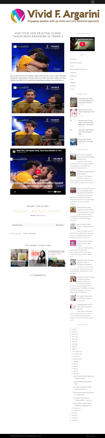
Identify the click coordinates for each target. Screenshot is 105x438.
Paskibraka (73, 76)
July (75, 364)
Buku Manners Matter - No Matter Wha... (18, 263)
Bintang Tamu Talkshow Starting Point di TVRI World (85, 140)
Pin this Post (56, 211)
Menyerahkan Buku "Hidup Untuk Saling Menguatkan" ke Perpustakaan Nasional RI (86, 100)
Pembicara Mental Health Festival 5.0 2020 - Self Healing (84, 243)
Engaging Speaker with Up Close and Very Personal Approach (85, 307)
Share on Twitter (41, 211)
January (76, 410)
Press (43, 215)
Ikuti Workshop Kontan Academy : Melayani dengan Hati (85, 226)
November (77, 354)
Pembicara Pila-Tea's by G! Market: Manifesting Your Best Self (86, 112)
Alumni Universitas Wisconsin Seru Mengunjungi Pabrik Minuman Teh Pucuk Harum (85, 191)
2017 (73, 413)
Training (72, 86)
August (75, 361)
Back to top (90, 436)
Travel (72, 89)
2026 (73, 329)
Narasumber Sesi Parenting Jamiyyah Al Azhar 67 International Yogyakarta (85, 262)
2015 (73, 418)
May (75, 369)
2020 (73, 344)
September (77, 359)
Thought (72, 82)
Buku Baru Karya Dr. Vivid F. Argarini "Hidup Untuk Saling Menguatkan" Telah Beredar (85, 122)
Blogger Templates (37, 436)
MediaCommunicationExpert (78, 69)
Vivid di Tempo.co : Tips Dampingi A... (37, 264)
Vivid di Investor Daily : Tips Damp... (55, 264)
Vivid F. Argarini (29, 233)
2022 (73, 339)
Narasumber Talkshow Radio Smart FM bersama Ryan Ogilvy (86, 132)
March (75, 373)
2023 (73, 337)
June (75, 366)
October (76, 356)
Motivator (73, 72)
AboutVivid (38, 215)
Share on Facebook (22, 211)
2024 (73, 334)
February (76, 408)
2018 (73, 349)
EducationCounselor (76, 63)
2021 (73, 341)
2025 (73, 332)
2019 (73, 346)
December (77, 351)
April (75, 371)
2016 (73, 415)
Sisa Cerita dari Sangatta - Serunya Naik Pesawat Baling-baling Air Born (86, 157)
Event (72, 66)
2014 (73, 420)
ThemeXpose (22, 436)
